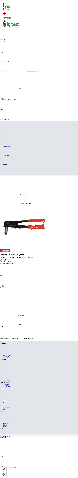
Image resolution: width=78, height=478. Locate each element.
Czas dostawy (5, 379)
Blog (4, 402)
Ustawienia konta (6, 356)
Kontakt (4, 426)
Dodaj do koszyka (4, 287)
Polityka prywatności (6, 400)
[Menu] (5, 468)
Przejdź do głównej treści (5, 0)
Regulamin (5, 401)
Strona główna (5, 176)
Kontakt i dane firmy (6, 423)
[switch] (4, 475)
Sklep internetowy (5, 436)
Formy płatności (6, 384)
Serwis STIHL (5, 424)
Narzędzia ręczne (23, 194)
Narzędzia (22, 185)
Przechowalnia (5, 357)
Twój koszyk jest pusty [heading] (4, 119)
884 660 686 (2, 39)
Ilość (1, 265)
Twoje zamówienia (6, 355)
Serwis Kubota (5, 425)
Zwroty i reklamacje (6, 380)
